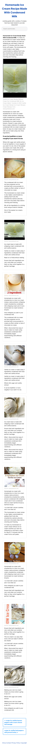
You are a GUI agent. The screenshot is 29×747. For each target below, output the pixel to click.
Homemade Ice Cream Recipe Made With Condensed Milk (14, 10)
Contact (8, 743)
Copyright (24, 743)
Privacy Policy (16, 743)
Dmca (4, 743)
